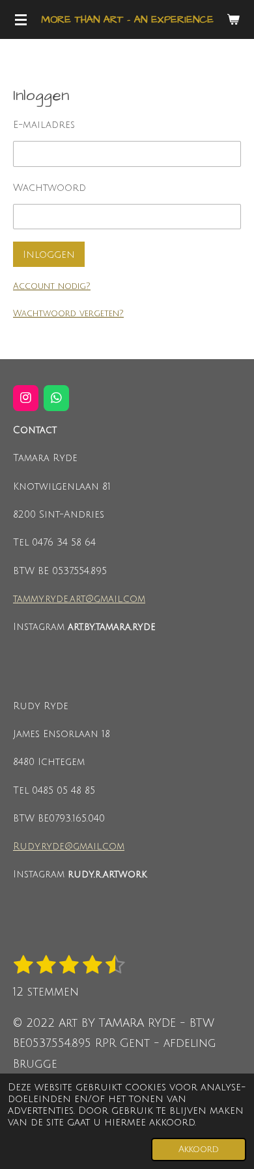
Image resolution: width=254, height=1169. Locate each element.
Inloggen (49, 254)
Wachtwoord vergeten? (68, 313)
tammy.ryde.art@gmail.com (79, 599)
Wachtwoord (49, 187)
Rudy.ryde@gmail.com (68, 846)
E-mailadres (44, 124)
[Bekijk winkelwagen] (233, 19)
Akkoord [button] (198, 1149)
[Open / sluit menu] (21, 19)
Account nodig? (52, 286)
